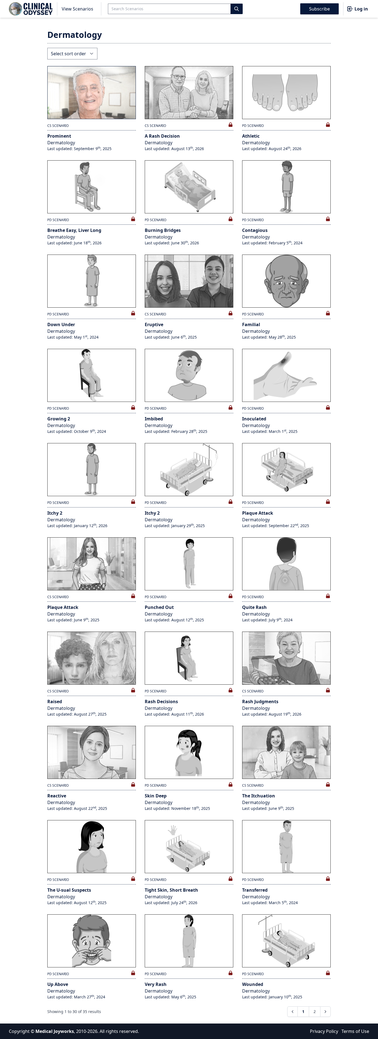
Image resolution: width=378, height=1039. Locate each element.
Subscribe (319, 9)
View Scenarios (77, 9)
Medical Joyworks (54, 1031)
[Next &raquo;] (325, 1011)
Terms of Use (355, 1031)
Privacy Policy (324, 1031)
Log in (361, 9)
